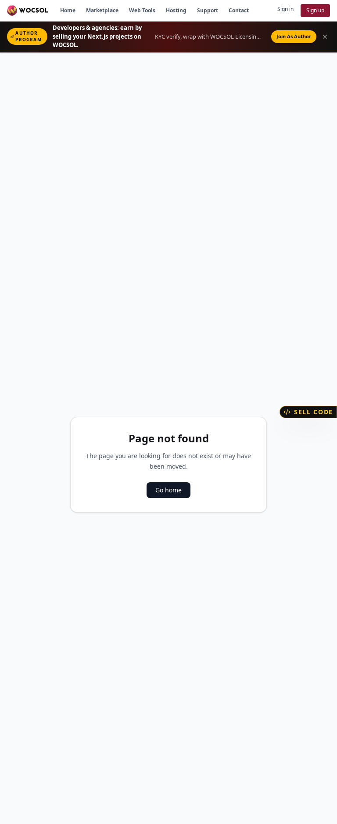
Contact (239, 10)
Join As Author (293, 36)
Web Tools (142, 10)
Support (207, 10)
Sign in (285, 9)
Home (67, 10)
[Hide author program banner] (325, 37)
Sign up (315, 10)
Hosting (176, 10)
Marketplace (102, 10)
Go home (168, 490)
